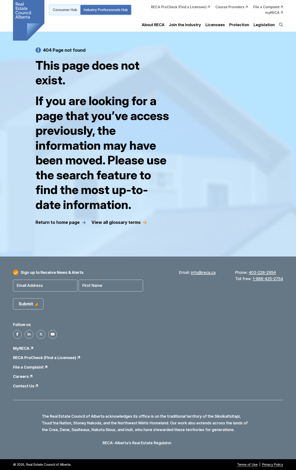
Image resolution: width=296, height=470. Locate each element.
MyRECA (21, 348)
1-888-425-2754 (268, 278)
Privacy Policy (272, 464)
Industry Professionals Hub (106, 10)
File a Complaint (266, 7)
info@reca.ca (203, 272)
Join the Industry (185, 24)
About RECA (153, 24)
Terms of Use (247, 464)
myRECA (272, 12)
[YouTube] (52, 334)
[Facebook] (17, 334)
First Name (92, 285)
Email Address (30, 285)
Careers (21, 376)
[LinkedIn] (29, 334)
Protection (239, 24)
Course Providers (230, 7)
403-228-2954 (262, 272)
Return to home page (58, 222)
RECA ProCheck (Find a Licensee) (179, 7)
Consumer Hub (65, 10)
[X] (41, 334)
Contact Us (24, 386)
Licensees (215, 24)
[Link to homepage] (28, 20)
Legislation (264, 24)
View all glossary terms (116, 222)
